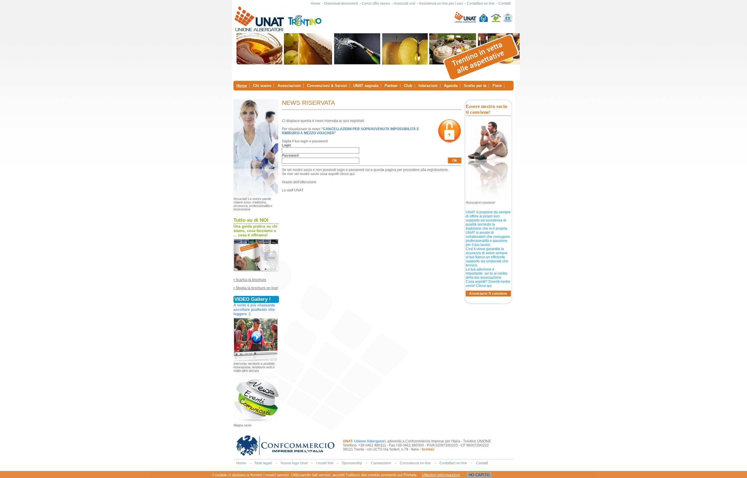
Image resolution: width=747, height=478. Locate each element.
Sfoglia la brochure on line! (256, 288)
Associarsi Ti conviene (488, 294)
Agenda (451, 85)
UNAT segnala (365, 85)
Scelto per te (475, 85)
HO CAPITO (479, 475)
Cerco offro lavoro (376, 3)
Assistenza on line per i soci (441, 3)
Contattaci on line (481, 3)
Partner (391, 85)
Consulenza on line (415, 463)
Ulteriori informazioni (441, 474)
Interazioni (428, 85)
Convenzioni (381, 463)
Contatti (504, 3)
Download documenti (341, 3)
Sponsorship (352, 463)
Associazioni (289, 85)
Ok (454, 160)
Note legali (263, 463)
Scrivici (428, 449)
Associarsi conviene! (480, 202)
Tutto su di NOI (250, 220)
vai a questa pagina (380, 170)
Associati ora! (404, 3)
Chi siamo (262, 85)
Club (408, 85)
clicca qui (347, 174)
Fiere (497, 85)
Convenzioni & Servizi (327, 85)
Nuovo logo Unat (294, 463)
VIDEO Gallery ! (252, 299)
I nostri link (324, 463)
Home (315, 3)
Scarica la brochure (249, 280)
